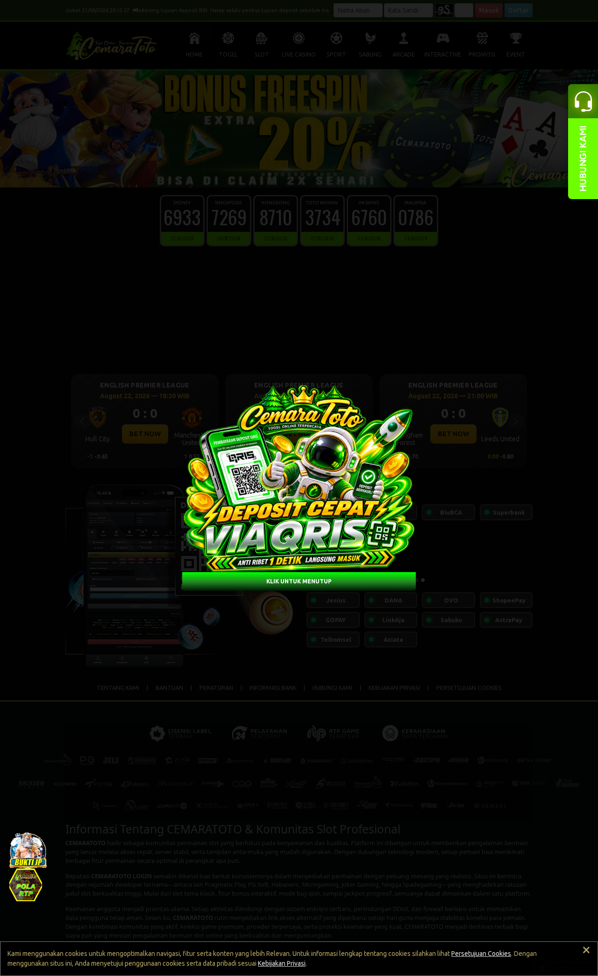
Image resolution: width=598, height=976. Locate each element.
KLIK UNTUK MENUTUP (299, 581)
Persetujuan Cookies (481, 953)
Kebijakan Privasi (282, 963)
